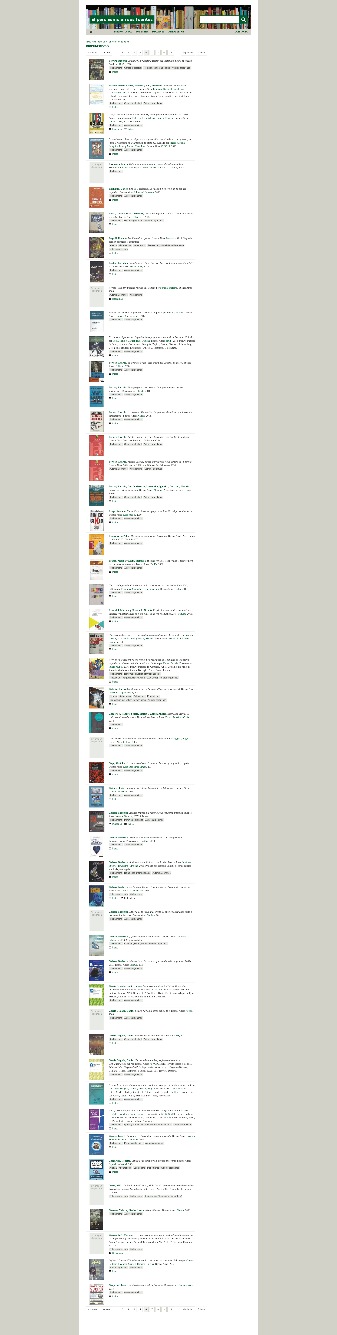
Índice (115, 72)
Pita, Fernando (154, 85)
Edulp (168, 340)
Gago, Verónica (117, 763)
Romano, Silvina (145, 1264)
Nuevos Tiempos (123, 816)
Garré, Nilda (115, 1185)
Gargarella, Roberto (119, 1160)
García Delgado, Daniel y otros (125, 986)
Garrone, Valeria (118, 1210)
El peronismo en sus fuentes (122, 19)
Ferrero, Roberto (118, 61)
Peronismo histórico (133, 820)
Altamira (157, 490)
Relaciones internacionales (157, 68)
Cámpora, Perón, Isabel (135, 943)
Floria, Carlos (116, 213)
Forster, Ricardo (117, 362)
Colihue (119, 366)
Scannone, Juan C (136, 1114)
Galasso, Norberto (118, 813)
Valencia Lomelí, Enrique (160, 118)
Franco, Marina (117, 560)
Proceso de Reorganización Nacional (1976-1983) (134, 678)
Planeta (140, 391)
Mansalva (171, 238)
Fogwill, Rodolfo (118, 238)
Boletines (142, 31)
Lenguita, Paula (116, 146)
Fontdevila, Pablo (118, 263)
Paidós (153, 564)
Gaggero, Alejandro (119, 714)
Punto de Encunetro (133, 890)
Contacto (241, 31)
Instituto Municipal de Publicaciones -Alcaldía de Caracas (148, 167)
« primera (92, 52)
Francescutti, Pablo (119, 536)
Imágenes (158, 31)
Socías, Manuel (145, 638)
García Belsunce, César (138, 213)
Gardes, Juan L (117, 1136)
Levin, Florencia (137, 560)
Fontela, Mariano (168, 287)
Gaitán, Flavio (116, 788)
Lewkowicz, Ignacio (156, 486)
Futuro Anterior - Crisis (177, 717)
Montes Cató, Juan (136, 146)
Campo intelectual (133, 68)
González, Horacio (179, 486)
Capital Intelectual (118, 791)
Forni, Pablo (119, 340)
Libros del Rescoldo (144, 192)
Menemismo (139, 245)
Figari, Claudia (177, 142)
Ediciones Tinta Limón (134, 767)
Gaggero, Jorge (180, 738)
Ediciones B (129, 514)
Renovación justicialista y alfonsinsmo (165, 245)
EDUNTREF (136, 266)
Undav (178, 589)
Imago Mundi (115, 666)
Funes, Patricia (170, 663)
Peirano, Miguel (147, 1088)
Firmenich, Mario (118, 164)
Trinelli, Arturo (151, 589)
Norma (189, 1011)
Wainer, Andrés (158, 714)
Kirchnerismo (116, 68)
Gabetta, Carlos (117, 689)
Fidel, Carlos (138, 118)
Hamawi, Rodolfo (126, 638)
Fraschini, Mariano (119, 610)
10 (170, 52)
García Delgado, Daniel (121, 1011)
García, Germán (136, 486)
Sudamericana (132, 316)
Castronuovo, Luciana (139, 340)
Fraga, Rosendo (117, 511)
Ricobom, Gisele (126, 1264)
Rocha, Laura (136, 1210)
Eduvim (182, 613)
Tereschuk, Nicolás (142, 610)
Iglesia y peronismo (133, 1124)
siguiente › (188, 52)
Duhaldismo (139, 696)
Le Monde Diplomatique (121, 692)
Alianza (113, 245)
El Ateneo (138, 217)
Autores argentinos (181, 68)
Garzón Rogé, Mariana (121, 1235)
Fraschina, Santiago (131, 589)
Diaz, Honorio (135, 85)
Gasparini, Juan (117, 1285)
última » (201, 52)
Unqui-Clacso (115, 121)
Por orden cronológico (118, 42)
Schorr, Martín (139, 714)
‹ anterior (106, 52)
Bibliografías (123, 31)
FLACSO (157, 989)
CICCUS (165, 146)
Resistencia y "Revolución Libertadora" (163, 1196)
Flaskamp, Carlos (118, 188)
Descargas (117, 299)
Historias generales (133, 220)
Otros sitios (176, 31)
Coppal (119, 316)
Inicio (88, 42)
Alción (121, 64)
